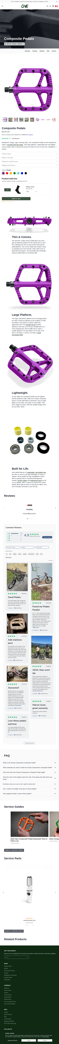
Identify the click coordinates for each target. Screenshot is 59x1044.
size (10, 554)
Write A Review (47, 537)
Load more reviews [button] (29, 743)
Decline (45, 1040)
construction (31, 554)
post (41, 554)
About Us (6, 988)
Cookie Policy (7, 997)
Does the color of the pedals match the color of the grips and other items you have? (27, 778)
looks (37, 554)
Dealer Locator (8, 1014)
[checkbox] (42, 547)
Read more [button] (36, 627)
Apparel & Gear (8, 977)
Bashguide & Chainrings (10, 975)
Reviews (42, 51)
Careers (6, 992)
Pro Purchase (7, 1019)
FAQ (48, 51)
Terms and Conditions (9, 1003)
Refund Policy (7, 999)
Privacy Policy (46, 1036)
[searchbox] (13, 547)
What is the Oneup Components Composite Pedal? (19, 763)
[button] (54, 89)
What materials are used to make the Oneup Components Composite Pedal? (27, 767)
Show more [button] (8, 557)
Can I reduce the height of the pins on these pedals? (20, 789)
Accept (28, 1040)
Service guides (22, 480)
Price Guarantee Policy (10, 1001)
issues (19, 554)
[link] (14, 541)
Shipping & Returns (9, 1021)
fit (6, 554)
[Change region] (56, 6)
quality (24, 554)
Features (34, 51)
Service (54, 51)
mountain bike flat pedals (15, 144)
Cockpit (6, 973)
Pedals (6, 968)
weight (14, 554)
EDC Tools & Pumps (9, 970)
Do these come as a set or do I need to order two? (19, 784)
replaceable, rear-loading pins (36, 472)
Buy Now (27, 51)
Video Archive (7, 990)
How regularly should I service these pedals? (17, 793)
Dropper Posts (7, 966)
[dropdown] (28, 547)
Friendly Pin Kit (30, 324)
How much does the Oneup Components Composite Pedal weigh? (24, 772)
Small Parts (7, 979)
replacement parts (36, 480)
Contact (6, 1012)
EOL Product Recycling (10, 1023)
